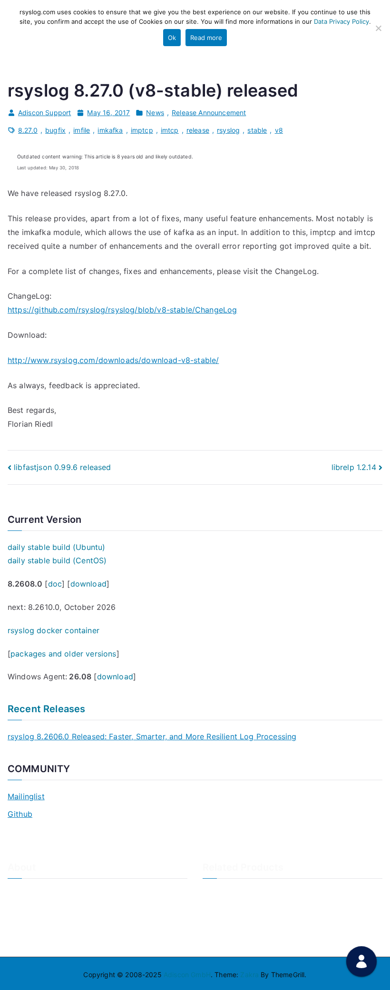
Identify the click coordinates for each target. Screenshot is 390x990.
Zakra (249, 974)
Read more (206, 37)
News (155, 112)
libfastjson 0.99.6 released (62, 467)
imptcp (142, 130)
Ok (172, 37)
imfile (81, 130)
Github (20, 814)
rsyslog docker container (53, 630)
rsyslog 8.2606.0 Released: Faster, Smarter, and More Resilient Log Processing (152, 736)
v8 (279, 130)
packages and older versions (63, 653)
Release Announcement (209, 112)
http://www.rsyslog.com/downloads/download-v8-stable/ (113, 360)
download (88, 583)
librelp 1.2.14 (354, 467)
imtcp (170, 130)
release (197, 130)
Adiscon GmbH (187, 974)
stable (257, 130)
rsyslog (228, 130)
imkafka (110, 130)
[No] (378, 28)
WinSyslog (219, 908)
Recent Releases (46, 709)
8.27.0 (28, 130)
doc (55, 583)
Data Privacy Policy (341, 21)
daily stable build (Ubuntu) (56, 547)
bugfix (55, 130)
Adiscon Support (44, 112)
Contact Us (25, 908)
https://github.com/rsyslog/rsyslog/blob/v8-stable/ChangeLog (122, 309)
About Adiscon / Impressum (51, 892)
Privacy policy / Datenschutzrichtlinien (68, 924)
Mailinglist (26, 796)
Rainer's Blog (28, 939)
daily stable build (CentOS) (57, 560)
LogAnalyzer (223, 892)
